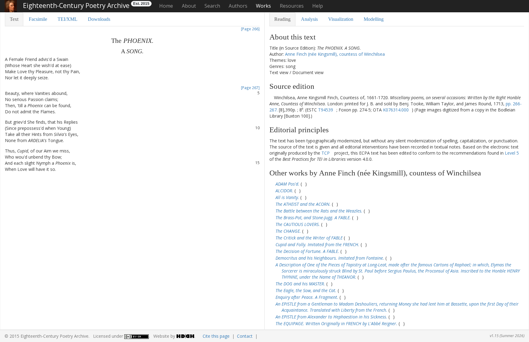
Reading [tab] (282, 19)
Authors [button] (238, 5)
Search (212, 5)
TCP (325, 153)
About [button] (189, 5)
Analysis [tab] (309, 19)
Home (166, 5)
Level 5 (512, 153)
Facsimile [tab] (38, 19)
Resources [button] (292, 5)
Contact (245, 336)
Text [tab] (14, 19)
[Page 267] (250, 87)
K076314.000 (396, 110)
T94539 (325, 110)
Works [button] (263, 5)
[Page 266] (250, 28)
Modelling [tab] (374, 19)
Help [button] (317, 5)
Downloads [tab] (99, 19)
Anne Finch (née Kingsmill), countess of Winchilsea (335, 54)
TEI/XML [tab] (67, 19)
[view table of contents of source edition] (271, 97)
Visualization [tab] (340, 19)
